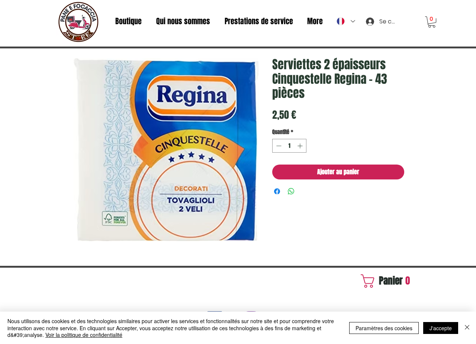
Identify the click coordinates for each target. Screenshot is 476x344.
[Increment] (300, 145)
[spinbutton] (289, 145)
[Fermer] (467, 328)
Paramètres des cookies (384, 328)
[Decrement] (278, 145)
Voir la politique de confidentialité (83, 334)
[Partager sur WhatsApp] (291, 191)
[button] (431, 22)
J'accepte (441, 328)
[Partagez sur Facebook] (277, 191)
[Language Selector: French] (346, 21)
